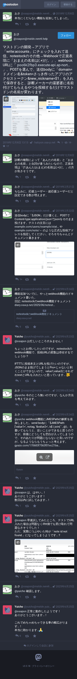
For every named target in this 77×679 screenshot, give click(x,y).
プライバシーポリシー (43, 666)
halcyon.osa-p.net (44, 142)
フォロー (66, 35)
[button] (44, 462)
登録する (68, 4)
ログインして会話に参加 (39, 645)
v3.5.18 (26, 666)
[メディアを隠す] (6, 99)
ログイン (51, 4)
